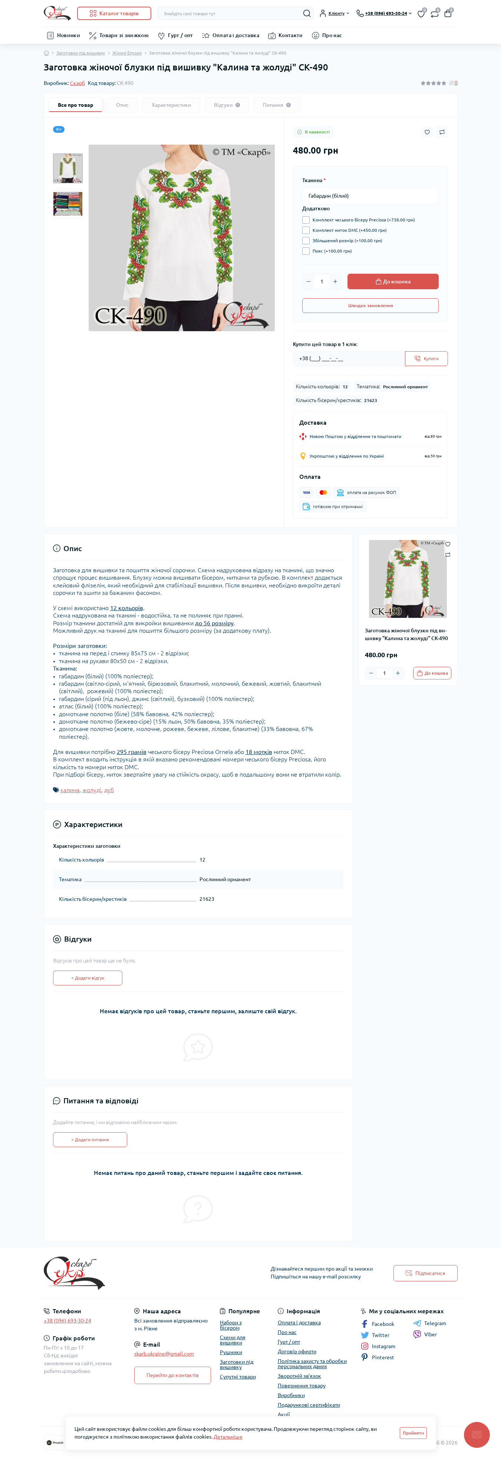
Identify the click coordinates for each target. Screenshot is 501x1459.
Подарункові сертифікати (309, 1405)
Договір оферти (297, 1351)
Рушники (231, 1352)
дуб (109, 790)
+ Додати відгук (87, 977)
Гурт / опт (180, 35)
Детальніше (228, 1437)
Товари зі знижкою (124, 35)
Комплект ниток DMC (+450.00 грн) (350, 230)
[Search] (307, 13)
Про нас (332, 35)
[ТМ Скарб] (145, 1273)
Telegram (435, 1323)
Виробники (291, 1395)
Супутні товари (238, 1377)
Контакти (290, 35)
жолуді (91, 790)
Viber (430, 1334)
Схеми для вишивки (232, 1340)
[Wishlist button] (427, 132)
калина (69, 790)
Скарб (77, 83)
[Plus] (335, 281)
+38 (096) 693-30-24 (67, 1321)
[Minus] (308, 281)
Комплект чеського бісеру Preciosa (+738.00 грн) (364, 219)
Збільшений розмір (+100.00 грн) (347, 240)
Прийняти (413, 1432)
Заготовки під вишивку (80, 52)
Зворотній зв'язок (299, 1376)
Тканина (314, 180)
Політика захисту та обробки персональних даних (312, 1363)
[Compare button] (442, 132)
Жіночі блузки (127, 52)
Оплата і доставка (235, 35)
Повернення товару (302, 1386)
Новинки (68, 35)
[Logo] (57, 13)
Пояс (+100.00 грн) (332, 250)
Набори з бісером (231, 1325)
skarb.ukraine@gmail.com (164, 1354)
